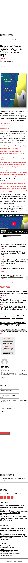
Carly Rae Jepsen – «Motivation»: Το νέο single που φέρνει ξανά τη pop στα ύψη (12, 269)
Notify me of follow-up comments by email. (11, 404)
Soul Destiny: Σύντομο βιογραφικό (10, 553)
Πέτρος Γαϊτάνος (6, 236)
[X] (7, 70)
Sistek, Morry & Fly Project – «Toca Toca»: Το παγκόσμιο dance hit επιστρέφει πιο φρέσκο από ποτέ (14, 293)
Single (1, 297)
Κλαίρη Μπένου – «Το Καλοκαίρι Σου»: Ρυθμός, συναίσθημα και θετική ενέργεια (13, 330)
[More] (16, 70)
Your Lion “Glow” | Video (7, 343)
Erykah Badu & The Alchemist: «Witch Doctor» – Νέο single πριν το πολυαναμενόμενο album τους (14, 309)
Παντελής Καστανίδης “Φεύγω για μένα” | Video (8, 352)
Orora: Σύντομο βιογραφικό (8, 546)
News (2, 256)
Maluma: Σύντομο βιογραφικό (9, 550)
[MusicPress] (1, 61)
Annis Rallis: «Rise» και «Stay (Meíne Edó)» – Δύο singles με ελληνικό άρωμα (13, 324)
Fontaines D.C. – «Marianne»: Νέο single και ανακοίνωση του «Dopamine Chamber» (13, 301)
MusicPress (10, 61)
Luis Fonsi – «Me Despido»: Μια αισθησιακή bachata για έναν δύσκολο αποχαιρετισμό (12, 529)
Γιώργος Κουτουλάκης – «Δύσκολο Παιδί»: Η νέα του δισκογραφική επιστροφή (14, 317)
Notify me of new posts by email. (8, 408)
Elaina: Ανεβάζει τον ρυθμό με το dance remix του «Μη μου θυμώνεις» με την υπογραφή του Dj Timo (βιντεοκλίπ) (14, 261)
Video (2, 248)
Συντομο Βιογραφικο (4, 547)
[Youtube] (8, 379)
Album (2, 278)
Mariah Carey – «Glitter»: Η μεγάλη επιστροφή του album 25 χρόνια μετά (12, 276)
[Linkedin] (11, 70)
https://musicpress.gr (5, 369)
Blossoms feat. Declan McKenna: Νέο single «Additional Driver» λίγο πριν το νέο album (13, 245)
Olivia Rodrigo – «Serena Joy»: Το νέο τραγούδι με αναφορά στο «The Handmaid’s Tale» (14, 253)
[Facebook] (2, 70)
